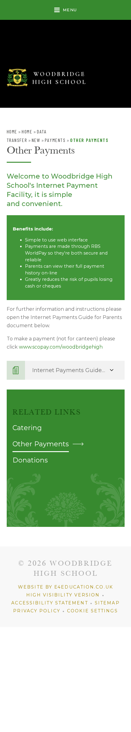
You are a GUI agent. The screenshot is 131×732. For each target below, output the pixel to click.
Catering (27, 428)
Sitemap (107, 603)
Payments (55, 140)
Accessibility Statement (49, 603)
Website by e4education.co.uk (65, 587)
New (36, 140)
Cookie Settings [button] (92, 611)
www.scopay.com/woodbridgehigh (61, 347)
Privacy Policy (36, 611)
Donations (30, 460)
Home (12, 131)
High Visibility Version (63, 595)
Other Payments (89, 140)
